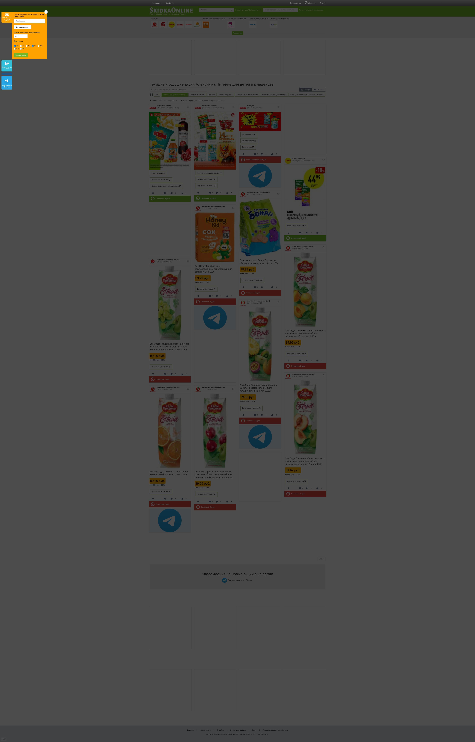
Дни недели (18, 41)
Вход (323, 3)
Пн (17, 46)
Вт (23, 46)
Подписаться (295, 3)
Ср (29, 46)
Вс (23, 48)
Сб (17, 48)
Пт (41, 46)
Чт (35, 46)
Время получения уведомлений (27, 32)
